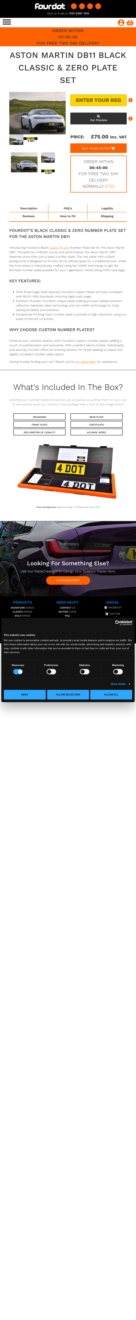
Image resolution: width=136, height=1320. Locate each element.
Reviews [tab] (29, 216)
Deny (24, 694)
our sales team (85, 361)
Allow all (111, 694)
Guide (67, 611)
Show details (118, 683)
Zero (66, 247)
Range (22, 607)
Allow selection (68, 694)
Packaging (39, 417)
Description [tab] (28, 208)
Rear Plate (96, 417)
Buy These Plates (96, 148)
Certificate (96, 424)
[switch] (51, 671)
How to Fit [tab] (67, 216)
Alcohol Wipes (96, 432)
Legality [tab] (107, 208)
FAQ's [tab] (68, 208)
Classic (54, 247)
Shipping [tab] (107, 216)
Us (67, 607)
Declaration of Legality (39, 432)
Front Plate (39, 424)
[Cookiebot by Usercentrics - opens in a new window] (117, 622)
